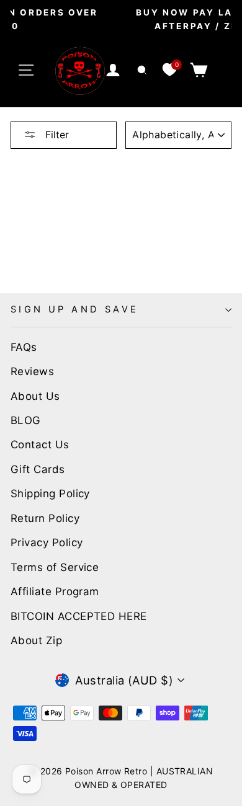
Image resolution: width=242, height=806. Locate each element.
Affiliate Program (55, 591)
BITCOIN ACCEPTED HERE (79, 616)
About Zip (36, 640)
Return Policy (45, 518)
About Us (35, 396)
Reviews (32, 371)
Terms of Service (55, 567)
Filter (55, 134)
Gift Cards (38, 469)
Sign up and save (75, 309)
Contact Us (40, 444)
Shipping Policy (50, 493)
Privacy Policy (47, 542)
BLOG (26, 420)
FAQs (24, 347)
